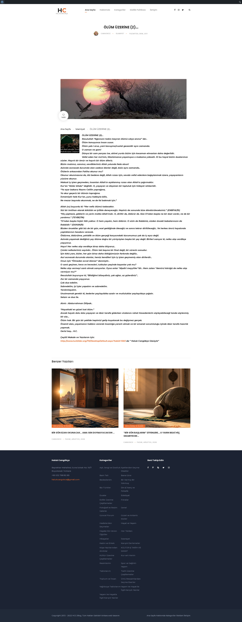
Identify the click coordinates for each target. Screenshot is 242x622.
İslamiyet (120, 33)
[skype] (158, 467)
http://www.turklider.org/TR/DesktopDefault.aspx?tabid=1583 (93, 341)
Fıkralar (125, 500)
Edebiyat (125, 495)
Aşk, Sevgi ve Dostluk (110, 467)
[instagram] (169, 467)
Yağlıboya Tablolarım (110, 586)
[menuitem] (2, 2)
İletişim (153, 10)
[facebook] (175, 10)
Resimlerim (105, 563)
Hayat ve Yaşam (128, 523)
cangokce (56, 439)
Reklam (179, 615)
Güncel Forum (107, 515)
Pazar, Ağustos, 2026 (75, 439)
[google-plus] (179, 10)
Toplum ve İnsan (108, 579)
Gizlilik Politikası (138, 10)
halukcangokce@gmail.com (66, 479)
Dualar (103, 495)
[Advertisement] (121, 57)
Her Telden (126, 531)
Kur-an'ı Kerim (128, 555)
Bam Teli (104, 475)
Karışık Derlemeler (130, 543)
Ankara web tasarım (110, 615)
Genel (124, 507)
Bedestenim (106, 480)
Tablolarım (105, 571)
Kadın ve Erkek (107, 543)
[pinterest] (153, 467)
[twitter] (164, 467)
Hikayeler (104, 539)
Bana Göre (126, 475)
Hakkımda (105, 10)
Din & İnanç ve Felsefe (62, 426)
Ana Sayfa (90, 10)
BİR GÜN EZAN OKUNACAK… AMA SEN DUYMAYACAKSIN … (83, 432)
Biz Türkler (105, 487)
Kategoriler (120, 10)
